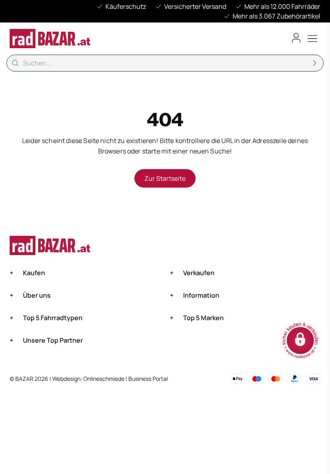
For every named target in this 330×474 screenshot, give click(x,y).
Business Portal (148, 378)
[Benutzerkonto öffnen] (296, 38)
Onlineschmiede (104, 378)
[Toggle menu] (312, 39)
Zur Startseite (165, 178)
